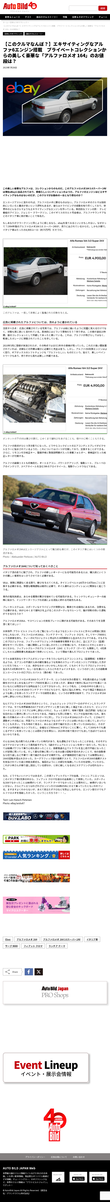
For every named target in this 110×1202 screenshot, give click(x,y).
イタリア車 (92, 939)
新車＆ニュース (12, 16)
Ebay (8, 939)
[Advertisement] (55, 163)
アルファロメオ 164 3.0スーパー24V (61, 939)
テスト (28, 16)
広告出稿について (59, 1156)
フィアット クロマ (33, 946)
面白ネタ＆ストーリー (47, 16)
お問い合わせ (79, 1156)
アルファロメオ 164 (27, 939)
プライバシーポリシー (35, 1156)
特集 (65, 16)
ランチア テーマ (57, 946)
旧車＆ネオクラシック (83, 16)
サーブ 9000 (11, 946)
